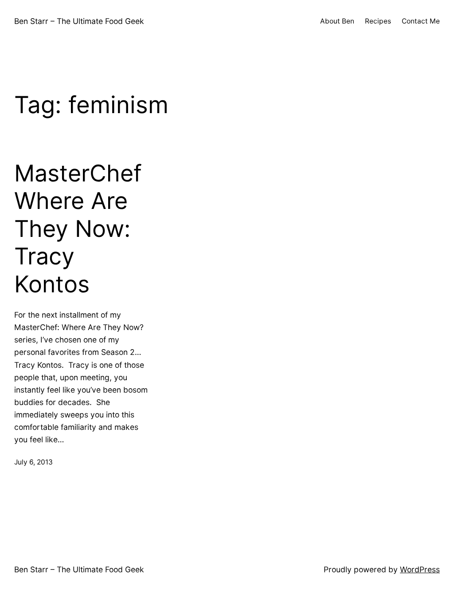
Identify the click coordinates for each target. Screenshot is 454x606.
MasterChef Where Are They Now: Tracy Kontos (78, 229)
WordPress (420, 569)
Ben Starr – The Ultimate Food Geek (79, 21)
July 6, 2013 (33, 462)
